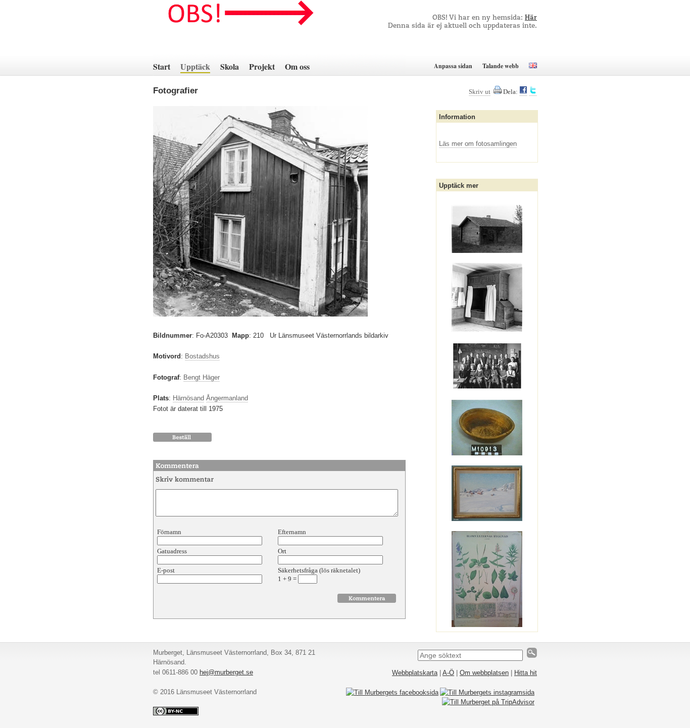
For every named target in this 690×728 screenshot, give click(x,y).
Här (531, 18)
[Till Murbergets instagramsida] (487, 692)
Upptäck (195, 66)
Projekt (262, 66)
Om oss (297, 66)
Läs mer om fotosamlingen (478, 143)
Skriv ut (479, 91)
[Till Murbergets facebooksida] (392, 692)
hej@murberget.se (226, 672)
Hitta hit (525, 673)
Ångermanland (227, 398)
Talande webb (500, 66)
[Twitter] (533, 92)
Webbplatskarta (414, 673)
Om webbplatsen (484, 673)
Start (161, 66)
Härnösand (188, 398)
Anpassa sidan (453, 66)
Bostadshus (202, 356)
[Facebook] (523, 92)
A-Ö (448, 673)
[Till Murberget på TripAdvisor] (488, 702)
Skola (229, 66)
